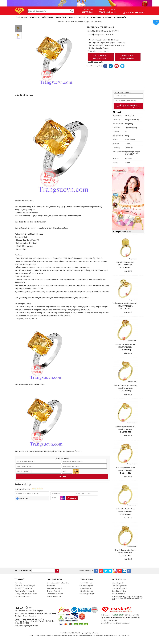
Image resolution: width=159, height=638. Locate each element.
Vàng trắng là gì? (117, 583)
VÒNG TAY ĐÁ (107, 17)
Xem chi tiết (128, 271)
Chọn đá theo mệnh (119, 591)
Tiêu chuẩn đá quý (118, 594)
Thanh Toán (51, 585)
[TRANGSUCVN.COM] (19, 13)
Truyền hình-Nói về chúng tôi (24, 591)
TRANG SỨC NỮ (34, 17)
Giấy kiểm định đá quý (87, 594)
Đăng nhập (130, 12)
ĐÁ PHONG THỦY (120, 17)
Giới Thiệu (18, 583)
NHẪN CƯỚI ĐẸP (47, 17)
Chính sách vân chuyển (55, 594)
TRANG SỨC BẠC (60, 17)
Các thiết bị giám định (119, 585)
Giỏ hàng (140, 12)
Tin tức (113, 12)
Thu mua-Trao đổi (53, 591)
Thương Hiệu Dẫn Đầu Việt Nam (26, 594)
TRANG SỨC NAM (21, 17)
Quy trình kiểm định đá (119, 588)
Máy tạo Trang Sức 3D (54, 588)
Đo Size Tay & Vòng (86, 588)
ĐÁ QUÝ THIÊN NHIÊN (94, 17)
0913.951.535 (127, 57)
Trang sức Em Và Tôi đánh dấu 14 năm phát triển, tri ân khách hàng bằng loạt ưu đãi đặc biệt (127, 598)
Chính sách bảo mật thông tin (25, 585)
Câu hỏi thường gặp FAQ (23, 596)
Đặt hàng (62, 476)
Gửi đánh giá (71, 498)
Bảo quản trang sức (86, 585)
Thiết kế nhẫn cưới (86, 583)
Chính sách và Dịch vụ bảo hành (58, 583)
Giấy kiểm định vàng (86, 591)
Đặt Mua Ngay (100, 57)
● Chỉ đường (32, 616)
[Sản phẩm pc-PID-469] (128, 198)
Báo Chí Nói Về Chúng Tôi (23, 588)
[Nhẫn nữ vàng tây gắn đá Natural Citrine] (18, 28)
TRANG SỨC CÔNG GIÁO (76, 17)
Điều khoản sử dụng (54, 596)
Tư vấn (156, 21)
